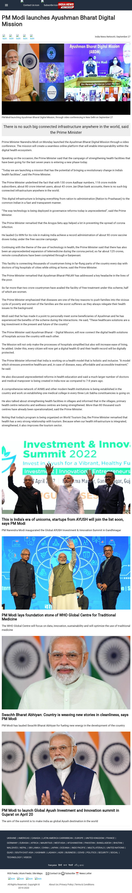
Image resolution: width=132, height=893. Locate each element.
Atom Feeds (25, 873)
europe (79, 838)
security (103, 852)
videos (27, 857)
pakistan (90, 843)
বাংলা (65, 865)
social (114, 852)
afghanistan (74, 843)
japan (54, 847)
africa (34, 843)
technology (14, 857)
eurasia (24, 843)
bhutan (117, 843)
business (70, 852)
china (45, 847)
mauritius (46, 843)
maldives (12, 847)
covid (81, 852)
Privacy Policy (66, 884)
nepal (23, 847)
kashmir (40, 852)
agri (60, 852)
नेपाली (70, 865)
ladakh (51, 852)
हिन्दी (60, 865)
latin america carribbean (57, 838)
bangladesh (104, 843)
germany (12, 843)
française (52, 865)
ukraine (11, 838)
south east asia (24, 852)
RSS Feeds (12, 873)
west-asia (59, 843)
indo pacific (79, 847)
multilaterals (96, 847)
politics (91, 852)
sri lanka (34, 847)
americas (23, 838)
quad (10, 852)
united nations (115, 847)
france (110, 838)
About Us (53, 884)
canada (35, 838)
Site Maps (37, 873)
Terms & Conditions (84, 884)
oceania (65, 847)
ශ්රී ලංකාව (79, 865)
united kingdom (94, 838)
